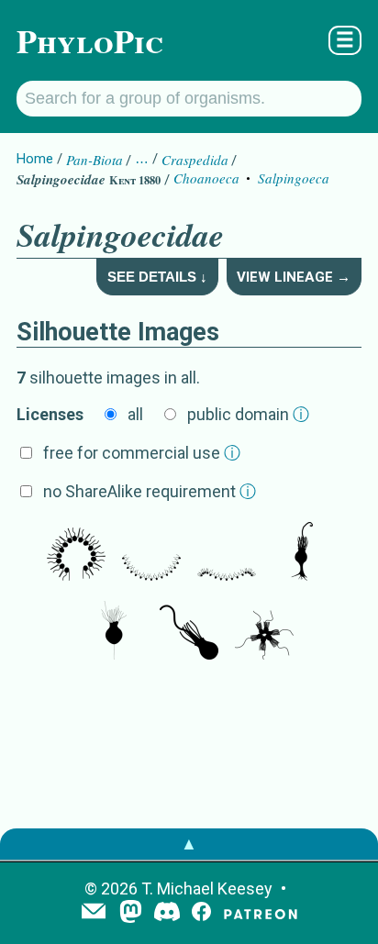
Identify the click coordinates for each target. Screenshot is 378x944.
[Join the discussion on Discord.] (167, 913)
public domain (248, 414)
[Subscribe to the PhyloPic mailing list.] (93, 912)
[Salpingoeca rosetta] (301, 553)
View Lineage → (293, 277)
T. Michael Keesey (206, 888)
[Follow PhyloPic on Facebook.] (201, 913)
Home (35, 158)
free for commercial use (141, 452)
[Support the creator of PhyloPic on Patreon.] (260, 913)
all (135, 414)
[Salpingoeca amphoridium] (113, 632)
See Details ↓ (157, 276)
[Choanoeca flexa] (76, 553)
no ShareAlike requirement (149, 491)
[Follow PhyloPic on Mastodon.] (130, 913)
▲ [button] (189, 843)
